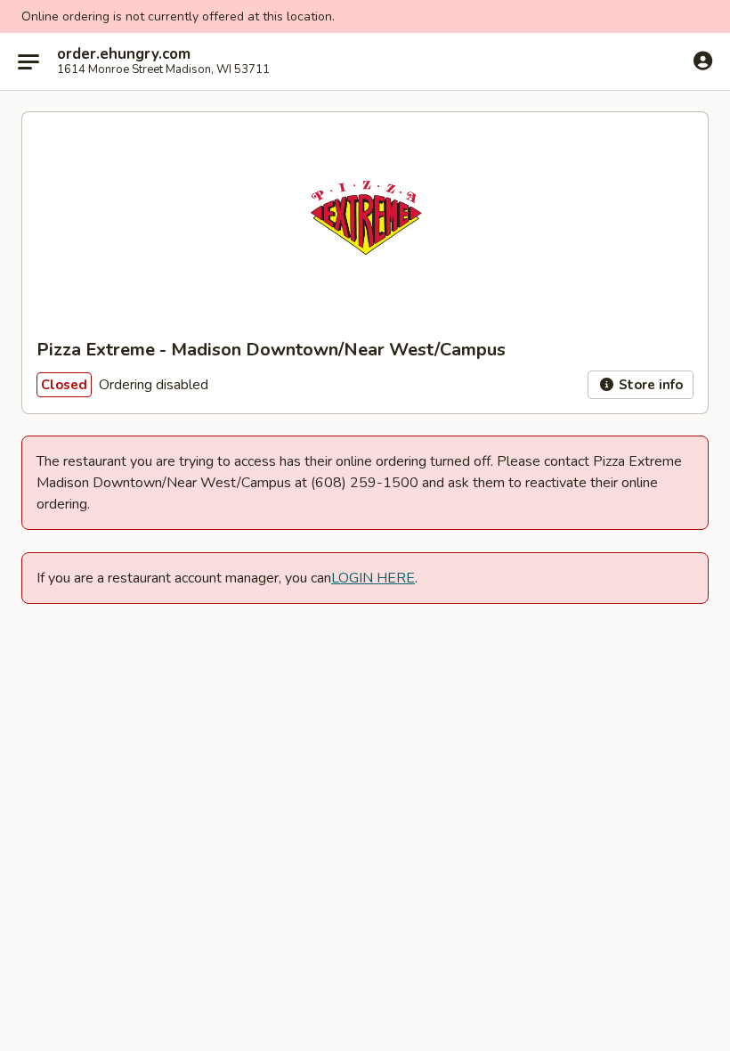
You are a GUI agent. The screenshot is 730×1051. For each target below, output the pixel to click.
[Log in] (703, 60)
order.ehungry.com (124, 54)
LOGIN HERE (373, 578)
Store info (649, 385)
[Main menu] (28, 61)
